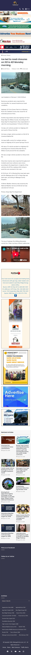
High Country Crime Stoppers (10, 624)
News (8, 55)
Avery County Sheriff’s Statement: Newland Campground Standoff (23, 517)
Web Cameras (16, 647)
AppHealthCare (20, 607)
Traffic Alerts (25, 647)
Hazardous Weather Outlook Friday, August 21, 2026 (7, 534)
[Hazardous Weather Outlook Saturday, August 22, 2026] (8, 508)
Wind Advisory (23, 635)
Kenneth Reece (6, 68)
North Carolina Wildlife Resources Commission (14, 629)
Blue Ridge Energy (21, 610)
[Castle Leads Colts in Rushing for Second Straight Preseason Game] (8, 463)
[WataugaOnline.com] (15, 3)
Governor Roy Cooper (8, 618)
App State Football (7, 610)
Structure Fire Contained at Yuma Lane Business (7, 447)
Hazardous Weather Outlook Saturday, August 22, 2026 (7, 515)
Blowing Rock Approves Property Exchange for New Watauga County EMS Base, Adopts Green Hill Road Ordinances (7, 496)
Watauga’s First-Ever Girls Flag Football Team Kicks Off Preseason (22, 470)
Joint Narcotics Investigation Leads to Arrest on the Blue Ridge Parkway (22, 535)
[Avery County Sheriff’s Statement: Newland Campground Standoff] (23, 509)
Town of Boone (15, 632)
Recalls (5, 632)
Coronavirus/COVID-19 (9, 615)
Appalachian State (7, 607)
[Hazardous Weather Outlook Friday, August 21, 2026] (8, 528)
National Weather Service (9, 626)
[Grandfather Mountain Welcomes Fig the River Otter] (23, 481)
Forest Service (23, 615)
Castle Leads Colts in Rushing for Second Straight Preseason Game (7, 470)
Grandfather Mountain (8, 621)
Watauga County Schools (9, 635)
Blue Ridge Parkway (8, 613)
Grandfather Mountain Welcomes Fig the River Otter (22, 488)
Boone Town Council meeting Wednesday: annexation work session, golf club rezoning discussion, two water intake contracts (22, 450)
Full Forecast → (26, 51)
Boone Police (20, 613)
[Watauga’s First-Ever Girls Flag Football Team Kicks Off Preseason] (23, 463)
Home (4, 55)
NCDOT (22, 626)
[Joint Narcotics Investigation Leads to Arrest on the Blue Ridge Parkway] (23, 528)
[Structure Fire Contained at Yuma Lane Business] (8, 440)
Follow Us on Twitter (7, 556)
